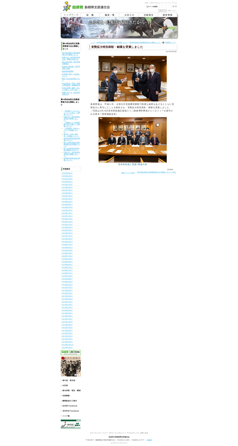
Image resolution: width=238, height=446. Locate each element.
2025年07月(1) (67, 184)
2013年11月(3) (67, 322)
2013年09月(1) (67, 325)
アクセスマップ (132, 433)
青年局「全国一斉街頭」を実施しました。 (72, 135)
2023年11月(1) (67, 216)
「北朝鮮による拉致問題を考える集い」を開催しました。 (72, 124)
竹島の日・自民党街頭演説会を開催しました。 (72, 118)
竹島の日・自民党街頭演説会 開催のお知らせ (71, 58)
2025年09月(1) (67, 182)
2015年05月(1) (67, 293)
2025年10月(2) (67, 179)
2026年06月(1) (67, 173)
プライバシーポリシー (117, 433)
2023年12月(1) (67, 213)
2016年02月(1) (67, 285)
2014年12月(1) (67, 302)
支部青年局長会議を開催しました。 (72, 159)
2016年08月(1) (67, 279)
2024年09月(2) (67, 202)
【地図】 (149, 440)
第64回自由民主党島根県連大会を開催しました (112, 42)
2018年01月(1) (67, 273)
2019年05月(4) (67, 250)
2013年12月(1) (67, 319)
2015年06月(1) (67, 290)
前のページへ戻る (128, 173)
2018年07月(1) (67, 267)
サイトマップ (165, 3)
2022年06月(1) (67, 227)
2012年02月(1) (67, 347)
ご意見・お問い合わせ (151, 3)
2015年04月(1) (67, 296)
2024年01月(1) (67, 210)
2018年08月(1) (67, 265)
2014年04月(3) (67, 310)
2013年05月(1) (67, 333)
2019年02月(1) (67, 253)
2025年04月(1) (67, 193)
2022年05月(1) (67, 230)
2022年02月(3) (67, 233)
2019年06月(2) (67, 247)
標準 (169, 11)
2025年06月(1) (67, 187)
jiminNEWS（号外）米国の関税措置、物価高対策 (71, 84)
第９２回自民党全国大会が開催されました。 (72, 149)
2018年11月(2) (67, 256)
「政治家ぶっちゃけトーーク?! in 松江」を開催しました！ (72, 112)
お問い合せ (144, 433)
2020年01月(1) (67, 244)
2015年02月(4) (67, 299)
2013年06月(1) (67, 330)
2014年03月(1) (67, 313)
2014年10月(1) (67, 305)
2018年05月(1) (67, 270)
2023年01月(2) (67, 222)
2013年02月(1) (67, 336)
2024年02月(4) (67, 207)
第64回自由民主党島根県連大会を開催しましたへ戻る (156, 172)
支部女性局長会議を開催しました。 (72, 139)
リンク (104, 433)
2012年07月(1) (67, 339)
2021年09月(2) (67, 239)
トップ (92, 42)
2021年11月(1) (67, 236)
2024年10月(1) (67, 199)
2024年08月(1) (67, 204)
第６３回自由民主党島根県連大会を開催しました (72, 144)
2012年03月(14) (67, 345)
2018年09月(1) (67, 262)
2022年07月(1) (67, 224)
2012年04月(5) (67, 342)
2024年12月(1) (67, 196)
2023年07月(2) (67, 219)
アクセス (174, 3)
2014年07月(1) (67, 307)
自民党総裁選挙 (68, 71)
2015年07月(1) (67, 287)
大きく (174, 11)
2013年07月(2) (67, 327)
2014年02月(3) (67, 316)
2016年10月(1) (67, 276)
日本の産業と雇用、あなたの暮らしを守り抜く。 (71, 89)
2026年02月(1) (67, 176)
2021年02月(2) (67, 242)
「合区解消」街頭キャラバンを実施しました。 (72, 130)
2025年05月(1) (67, 190)
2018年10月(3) (67, 259)
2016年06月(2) (67, 282)
